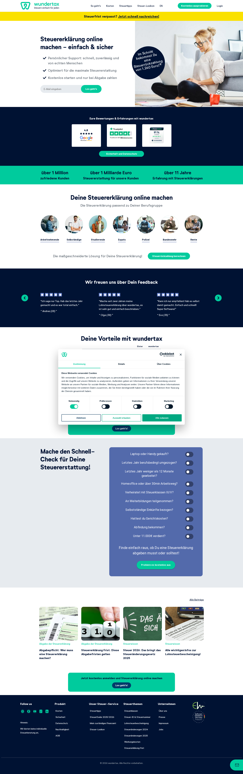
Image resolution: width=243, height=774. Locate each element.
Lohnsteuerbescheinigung (136, 723)
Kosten (110, 5)
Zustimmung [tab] (79, 364)
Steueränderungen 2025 (136, 735)
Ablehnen (81, 418)
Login (220, 5)
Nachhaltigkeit (62, 729)
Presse (162, 717)
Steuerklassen (131, 711)
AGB (58, 735)
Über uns (163, 711)
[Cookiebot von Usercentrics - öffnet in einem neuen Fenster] (161, 355)
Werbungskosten (132, 742)
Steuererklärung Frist (134, 748)
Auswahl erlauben (121, 418)
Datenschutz (62, 723)
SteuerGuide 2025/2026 (102, 717)
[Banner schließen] (181, 355)
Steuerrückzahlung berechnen (168, 256)
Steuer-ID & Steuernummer (137, 717)
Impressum (163, 723)
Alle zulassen (161, 418)
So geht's (96, 5)
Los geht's (91, 88)
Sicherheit (60, 717)
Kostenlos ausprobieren (194, 5)
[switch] (106, 406)
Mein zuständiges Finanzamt (103, 723)
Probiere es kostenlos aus (156, 565)
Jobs (161, 729)
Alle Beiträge (197, 599)
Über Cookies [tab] (163, 364)
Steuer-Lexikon (145, 5)
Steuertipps (125, 5)
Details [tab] (121, 364)
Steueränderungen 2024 (136, 729)
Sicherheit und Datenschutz (121, 153)
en (161, 5)
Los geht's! (121, 428)
